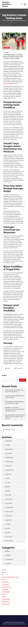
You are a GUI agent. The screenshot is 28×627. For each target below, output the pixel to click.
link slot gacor (5, 601)
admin (8, 368)
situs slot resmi (6, 599)
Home (3, 20)
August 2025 (8, 474)
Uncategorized (9, 559)
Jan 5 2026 (6, 52)
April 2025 (7, 491)
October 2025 (8, 466)
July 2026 (7, 445)
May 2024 (7, 528)
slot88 (3, 596)
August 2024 (8, 520)
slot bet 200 (5, 589)
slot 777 (4, 594)
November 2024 (9, 511)
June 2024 (7, 524)
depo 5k (4, 572)
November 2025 (9, 461)
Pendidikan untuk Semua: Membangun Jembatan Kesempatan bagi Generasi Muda (14, 409)
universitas (8, 563)
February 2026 (8, 449)
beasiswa (7, 551)
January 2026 (8, 453)
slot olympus (5, 582)
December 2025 (9, 457)
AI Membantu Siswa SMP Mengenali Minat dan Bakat (14, 396)
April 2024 (7, 532)
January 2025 (8, 503)
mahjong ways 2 (6, 591)
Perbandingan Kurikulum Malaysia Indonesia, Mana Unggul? (14, 402)
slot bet (4, 569)
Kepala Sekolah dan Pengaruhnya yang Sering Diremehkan (14, 390)
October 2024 (8, 516)
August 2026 (8, 441)
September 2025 (9, 470)
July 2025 (7, 478)
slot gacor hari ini (6, 587)
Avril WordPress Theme (20, 624)
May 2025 (7, 486)
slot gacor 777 (5, 604)
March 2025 (8, 495)
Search (4, 375)
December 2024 (9, 507)
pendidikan (6, 47)
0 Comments (19, 368)
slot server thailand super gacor (10, 577)
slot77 (3, 579)
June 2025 (7, 482)
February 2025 (8, 499)
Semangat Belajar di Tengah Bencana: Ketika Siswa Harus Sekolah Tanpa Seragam (13, 56)
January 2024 (8, 536)
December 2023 (9, 541)
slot (3, 574)
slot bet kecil (5, 584)
